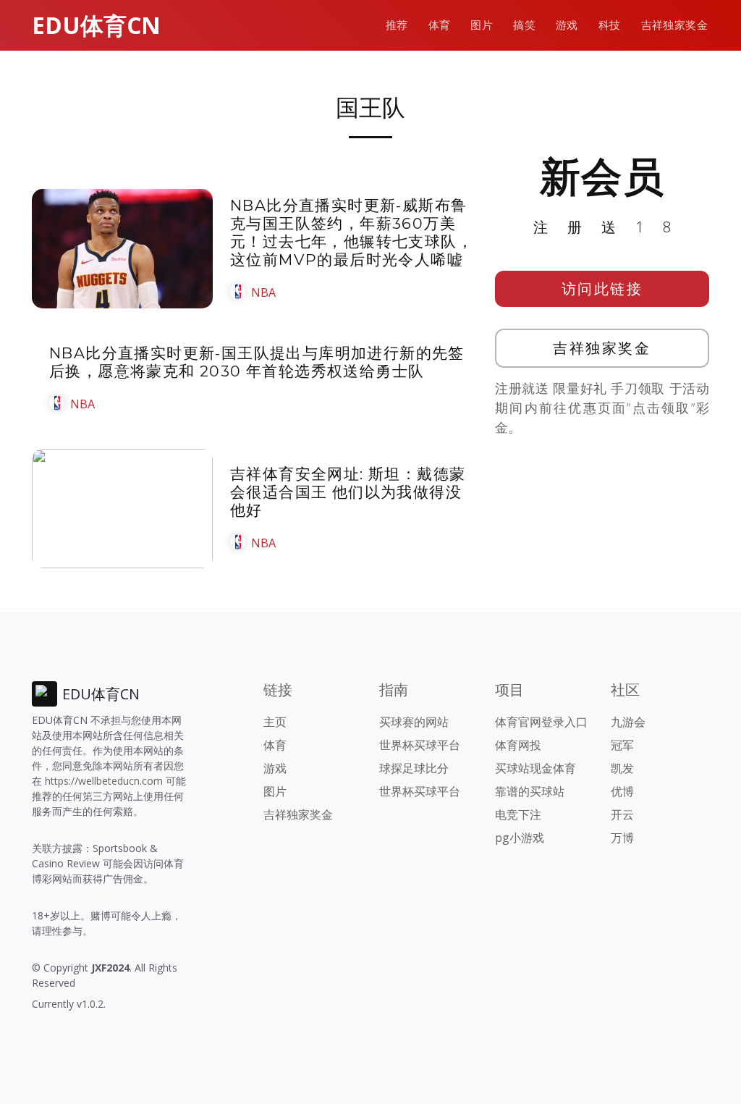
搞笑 (524, 25)
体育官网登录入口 (541, 722)
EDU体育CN (96, 25)
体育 (439, 25)
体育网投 (518, 745)
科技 (609, 25)
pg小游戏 (519, 838)
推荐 (397, 25)
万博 (622, 838)
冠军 (622, 745)
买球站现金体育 (535, 768)
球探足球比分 (414, 768)
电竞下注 (518, 814)
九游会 (628, 722)
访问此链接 (602, 288)
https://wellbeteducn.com (104, 781)
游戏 (567, 25)
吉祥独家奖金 (674, 25)
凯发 (622, 768)
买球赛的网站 (414, 722)
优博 (622, 791)
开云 (622, 814)
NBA (263, 292)
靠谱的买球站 (529, 791)
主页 (275, 722)
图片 (481, 25)
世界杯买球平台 (419, 745)
